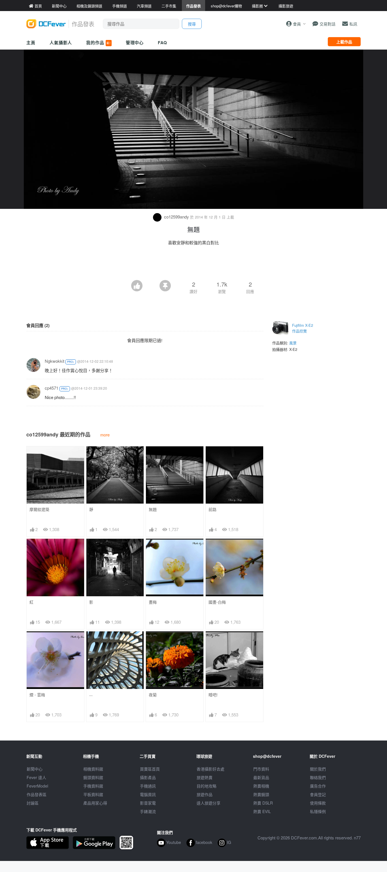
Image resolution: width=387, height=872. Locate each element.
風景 (293, 342)
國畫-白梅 (217, 602)
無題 (153, 509)
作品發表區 (36, 794)
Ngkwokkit (54, 361)
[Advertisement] (193, 264)
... (91, 694)
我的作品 (98, 42)
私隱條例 (318, 811)
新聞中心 (34, 769)
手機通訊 (148, 786)
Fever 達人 (36, 777)
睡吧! (213, 694)
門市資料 (261, 769)
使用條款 (318, 803)
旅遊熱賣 (204, 777)
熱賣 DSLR (263, 803)
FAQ (162, 42)
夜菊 (153, 694)
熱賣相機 (261, 786)
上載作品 (344, 41)
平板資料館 (93, 794)
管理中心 (135, 42)
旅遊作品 (204, 794)
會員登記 (318, 794)
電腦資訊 (148, 794)
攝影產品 (148, 777)
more (105, 435)
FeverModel (37, 786)
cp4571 (51, 388)
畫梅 (153, 602)
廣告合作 (318, 786)
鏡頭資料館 (93, 777)
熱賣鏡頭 (261, 794)
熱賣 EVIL (262, 811)
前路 (212, 509)
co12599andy (176, 217)
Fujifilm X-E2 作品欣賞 (302, 328)
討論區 (33, 803)
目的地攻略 (206, 786)
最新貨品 (261, 777)
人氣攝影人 (61, 42)
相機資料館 (93, 769)
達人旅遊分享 (208, 803)
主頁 (30, 42)
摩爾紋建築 (39, 509)
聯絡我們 (318, 777)
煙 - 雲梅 (37, 694)
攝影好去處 (210, 769)
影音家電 (148, 803)
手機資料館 (93, 786)
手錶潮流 (148, 811)
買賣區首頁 (150, 769)
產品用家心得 (95, 803)
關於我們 (318, 769)
